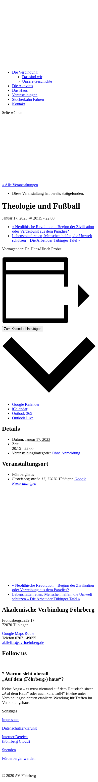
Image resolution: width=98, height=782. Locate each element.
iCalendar (19, 409)
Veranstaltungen (24, 95)
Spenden (9, 750)
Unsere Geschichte (37, 81)
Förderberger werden (18, 758)
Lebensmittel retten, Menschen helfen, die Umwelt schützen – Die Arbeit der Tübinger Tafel (52, 238)
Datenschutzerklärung (19, 728)
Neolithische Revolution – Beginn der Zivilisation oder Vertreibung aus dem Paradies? (53, 229)
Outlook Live (22, 418)
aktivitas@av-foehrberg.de (23, 642)
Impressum (10, 719)
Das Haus (20, 90)
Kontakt (18, 104)
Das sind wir (32, 77)
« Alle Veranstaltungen (20, 185)
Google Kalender (25, 404)
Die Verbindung (24, 72)
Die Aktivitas (22, 86)
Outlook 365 (22, 413)
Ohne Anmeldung (66, 453)
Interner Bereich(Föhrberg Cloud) (16, 739)
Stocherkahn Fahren (28, 99)
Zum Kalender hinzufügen (22, 329)
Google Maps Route (18, 633)
